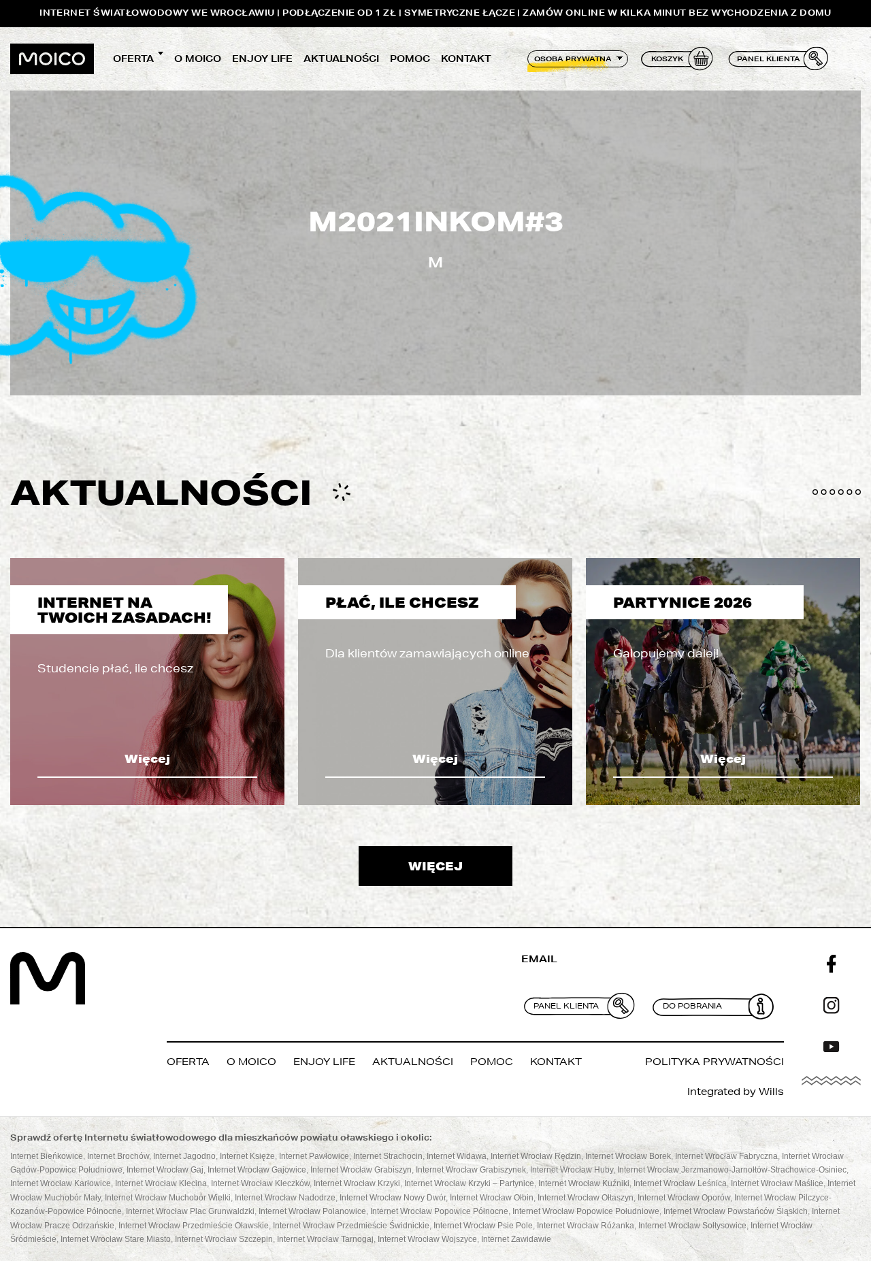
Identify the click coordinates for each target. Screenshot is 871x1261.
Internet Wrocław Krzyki (357, 1183)
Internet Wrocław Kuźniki (583, 1183)
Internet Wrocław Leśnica (680, 1183)
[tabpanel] (147, 681)
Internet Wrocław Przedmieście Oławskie (193, 1225)
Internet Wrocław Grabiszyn (361, 1170)
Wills (771, 1091)
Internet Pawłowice (314, 1156)
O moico (197, 58)
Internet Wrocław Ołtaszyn (586, 1197)
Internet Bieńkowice (46, 1156)
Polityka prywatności (714, 1061)
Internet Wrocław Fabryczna (726, 1156)
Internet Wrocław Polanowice (312, 1211)
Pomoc (410, 58)
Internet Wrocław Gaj (165, 1170)
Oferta (133, 58)
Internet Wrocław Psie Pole (483, 1225)
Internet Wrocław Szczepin (224, 1239)
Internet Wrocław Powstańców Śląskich (735, 1211)
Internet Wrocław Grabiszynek (471, 1170)
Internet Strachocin (388, 1156)
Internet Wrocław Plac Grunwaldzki (190, 1211)
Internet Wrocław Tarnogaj (325, 1239)
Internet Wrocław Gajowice (257, 1170)
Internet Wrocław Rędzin (536, 1156)
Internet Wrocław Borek (628, 1156)
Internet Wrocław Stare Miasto (116, 1239)
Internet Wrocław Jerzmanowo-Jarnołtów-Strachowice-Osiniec (732, 1170)
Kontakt (466, 58)
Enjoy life (262, 58)
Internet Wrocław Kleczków (260, 1183)
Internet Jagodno (184, 1156)
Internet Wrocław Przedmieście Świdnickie (351, 1225)
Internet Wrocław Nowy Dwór (393, 1197)
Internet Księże (247, 1156)
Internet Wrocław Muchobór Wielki (168, 1197)
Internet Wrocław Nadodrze (285, 1197)
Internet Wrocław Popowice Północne (439, 1211)
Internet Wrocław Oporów (684, 1197)
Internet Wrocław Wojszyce (427, 1239)
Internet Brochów (118, 1156)
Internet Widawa (457, 1156)
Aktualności (341, 58)
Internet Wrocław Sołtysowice (692, 1225)
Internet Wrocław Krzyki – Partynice (469, 1183)
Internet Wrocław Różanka (585, 1225)
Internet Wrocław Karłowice (60, 1183)
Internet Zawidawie (516, 1239)
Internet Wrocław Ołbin (491, 1197)
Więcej (147, 758)
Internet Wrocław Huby (571, 1170)
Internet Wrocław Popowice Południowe (585, 1211)
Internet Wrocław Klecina (161, 1183)
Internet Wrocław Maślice (777, 1183)
